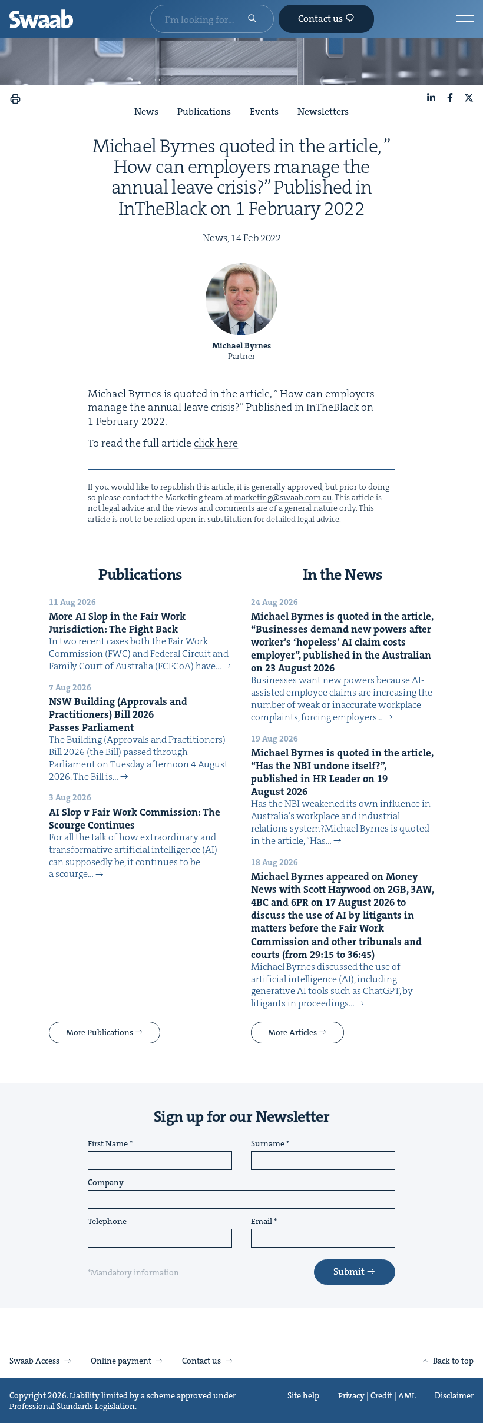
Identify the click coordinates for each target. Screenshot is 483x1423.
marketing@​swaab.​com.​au (283, 497)
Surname (267, 1144)
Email (261, 1221)
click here (216, 443)
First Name (108, 1144)
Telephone (107, 1221)
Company (106, 1183)
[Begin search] (252, 19)
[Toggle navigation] (465, 19)
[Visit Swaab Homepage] (41, 19)
